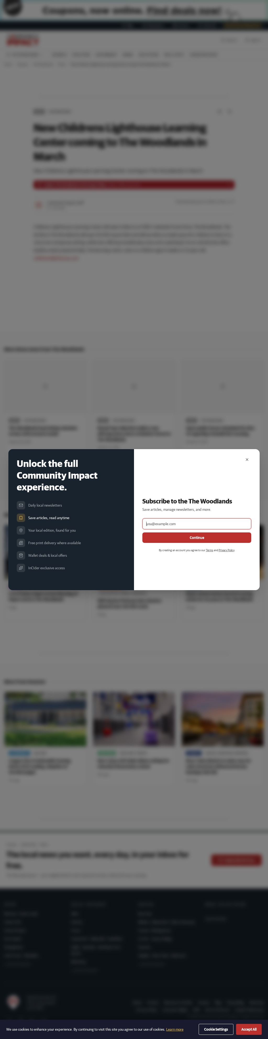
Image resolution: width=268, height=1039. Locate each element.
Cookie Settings (216, 1029)
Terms (209, 550)
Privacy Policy (226, 550)
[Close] (247, 459)
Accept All (248, 1029)
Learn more (174, 1029)
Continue (197, 538)
